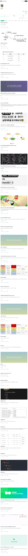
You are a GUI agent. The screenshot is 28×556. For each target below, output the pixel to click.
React (25, 20)
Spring (22, 20)
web (13, 20)
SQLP (1, 46)
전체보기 (2, 20)
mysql (19, 20)
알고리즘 (6, 20)
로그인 (26, 1)
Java (10, 20)
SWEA (16, 20)
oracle (4, 46)
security (5, 250)
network (2, 250)
